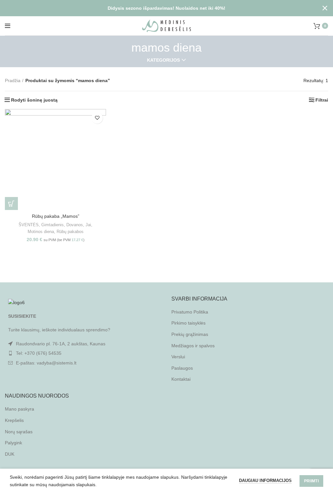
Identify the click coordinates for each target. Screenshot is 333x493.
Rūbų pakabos (70, 231)
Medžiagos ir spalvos (193, 345)
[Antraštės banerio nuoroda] (156, 8)
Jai (88, 224)
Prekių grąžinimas (189, 334)
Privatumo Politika (189, 311)
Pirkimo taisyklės (188, 323)
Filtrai (321, 100)
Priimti (311, 481)
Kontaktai (181, 379)
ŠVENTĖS (29, 224)
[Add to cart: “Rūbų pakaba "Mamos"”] (11, 203)
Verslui (178, 356)
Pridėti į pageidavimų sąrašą (97, 118)
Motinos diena (41, 231)
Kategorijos (163, 60)
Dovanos (74, 224)
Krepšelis (14, 420)
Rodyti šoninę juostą (34, 100)
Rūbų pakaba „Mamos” (55, 216)
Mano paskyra (19, 409)
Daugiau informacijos (265, 480)
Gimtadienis (52, 224)
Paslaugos (182, 368)
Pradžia (12, 80)
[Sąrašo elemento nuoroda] (83, 353)
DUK (9, 454)
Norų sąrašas (19, 431)
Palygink (13, 442)
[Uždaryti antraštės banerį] (325, 8)
